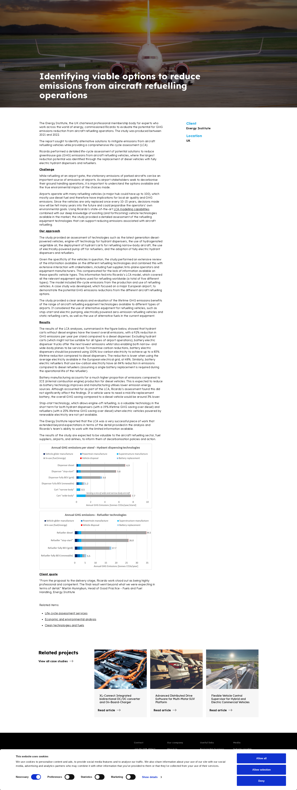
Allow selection (261, 769)
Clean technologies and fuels (64, 625)
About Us (172, 749)
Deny (261, 780)
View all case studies (53, 661)
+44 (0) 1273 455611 (144, 749)
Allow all (261, 758)
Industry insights (242, 749)
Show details (150, 777)
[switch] (69, 777)
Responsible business (212, 749)
